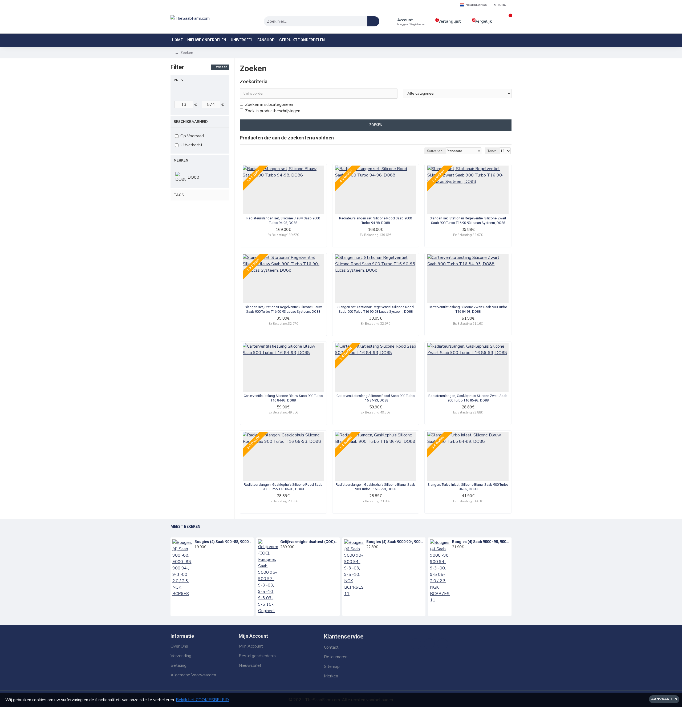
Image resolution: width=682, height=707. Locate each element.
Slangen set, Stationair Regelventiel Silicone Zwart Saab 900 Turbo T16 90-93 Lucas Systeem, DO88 (468, 220)
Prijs (178, 80)
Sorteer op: (435, 151)
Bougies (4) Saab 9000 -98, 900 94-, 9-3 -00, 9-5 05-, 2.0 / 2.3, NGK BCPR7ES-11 (481, 542)
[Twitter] (429, 643)
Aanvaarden (664, 699)
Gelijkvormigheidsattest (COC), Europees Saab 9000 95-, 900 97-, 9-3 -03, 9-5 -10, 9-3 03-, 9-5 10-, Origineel (309, 542)
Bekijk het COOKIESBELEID (202, 700)
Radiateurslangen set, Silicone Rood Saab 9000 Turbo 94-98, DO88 (375, 220)
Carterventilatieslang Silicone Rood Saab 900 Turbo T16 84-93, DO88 (375, 398)
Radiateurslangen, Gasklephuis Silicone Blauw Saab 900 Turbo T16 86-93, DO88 (375, 487)
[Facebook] (416, 643)
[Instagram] (442, 643)
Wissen (221, 67)
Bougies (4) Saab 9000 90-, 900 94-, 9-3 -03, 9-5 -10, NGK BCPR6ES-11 (395, 542)
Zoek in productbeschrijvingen (272, 111)
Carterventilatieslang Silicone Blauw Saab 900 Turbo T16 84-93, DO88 (283, 398)
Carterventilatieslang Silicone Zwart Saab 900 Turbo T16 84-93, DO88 (468, 309)
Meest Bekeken (185, 526)
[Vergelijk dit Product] (318, 212)
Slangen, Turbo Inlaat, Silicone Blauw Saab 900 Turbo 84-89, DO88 (468, 487)
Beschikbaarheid (191, 121)
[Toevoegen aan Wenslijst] (306, 212)
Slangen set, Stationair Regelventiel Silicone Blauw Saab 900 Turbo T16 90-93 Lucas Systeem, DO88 (283, 309)
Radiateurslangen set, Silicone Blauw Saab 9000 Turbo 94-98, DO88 (283, 220)
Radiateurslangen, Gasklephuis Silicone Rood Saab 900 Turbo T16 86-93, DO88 (283, 487)
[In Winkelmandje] (196, 553)
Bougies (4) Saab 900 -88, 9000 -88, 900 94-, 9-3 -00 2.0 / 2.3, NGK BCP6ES (223, 542)
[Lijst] (249, 151)
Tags (179, 195)
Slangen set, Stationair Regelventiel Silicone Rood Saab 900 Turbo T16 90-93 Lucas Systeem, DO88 (376, 309)
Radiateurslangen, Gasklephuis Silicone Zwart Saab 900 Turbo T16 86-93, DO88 (468, 398)
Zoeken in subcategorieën (269, 104)
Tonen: (492, 151)
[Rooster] (243, 151)
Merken (181, 160)
